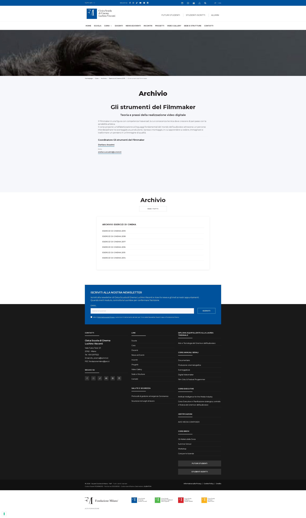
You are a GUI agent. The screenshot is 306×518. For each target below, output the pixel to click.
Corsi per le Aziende (186, 454)
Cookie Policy (209, 483)
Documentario (184, 360)
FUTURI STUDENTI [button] (170, 15)
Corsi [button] (106, 26)
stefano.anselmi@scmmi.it (109, 152)
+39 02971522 (93, 355)
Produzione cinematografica (189, 365)
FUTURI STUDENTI (199, 463)
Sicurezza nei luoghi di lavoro (143, 401)
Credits (218, 483)
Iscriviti (206, 311)
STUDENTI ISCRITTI (199, 472)
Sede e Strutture (192, 26)
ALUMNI (215, 15)
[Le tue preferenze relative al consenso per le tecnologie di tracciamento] (4, 514)
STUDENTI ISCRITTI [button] (195, 15)
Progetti (159, 26)
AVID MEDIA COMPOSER (188, 422)
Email (93, 306)
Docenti (119, 26)
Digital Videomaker (186, 375)
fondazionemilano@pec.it (99, 361)
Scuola (97, 26)
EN (220, 3)
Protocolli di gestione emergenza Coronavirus (149, 396)
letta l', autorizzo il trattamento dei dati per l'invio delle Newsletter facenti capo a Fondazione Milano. (135, 317)
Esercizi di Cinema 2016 (114, 247)
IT (215, 3)
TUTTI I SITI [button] (88, 3)
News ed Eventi (133, 26)
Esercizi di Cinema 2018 (114, 236)
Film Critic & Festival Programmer (191, 379)
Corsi (96, 78)
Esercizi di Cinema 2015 (113, 252)
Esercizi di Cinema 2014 (114, 258)
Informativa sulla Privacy (106, 317)
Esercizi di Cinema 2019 (117, 78)
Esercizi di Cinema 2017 (114, 242)
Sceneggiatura (184, 370)
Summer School (184, 444)
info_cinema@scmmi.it (99, 358)
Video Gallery (174, 26)
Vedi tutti (153, 209)
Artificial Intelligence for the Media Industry (195, 397)
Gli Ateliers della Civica (187, 439)
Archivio (104, 78)
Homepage (89, 78)
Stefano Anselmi (106, 145)
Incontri (148, 26)
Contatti (208, 26)
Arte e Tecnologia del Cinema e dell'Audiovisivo (197, 343)
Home (88, 26)
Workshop (182, 449)
